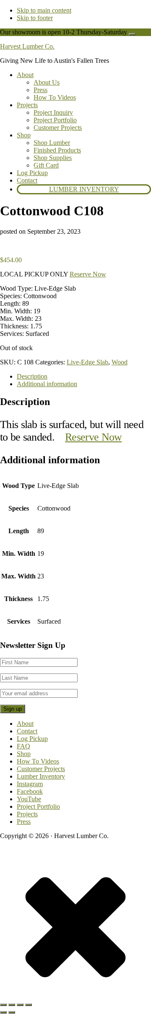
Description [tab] (32, 376)
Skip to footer (35, 17)
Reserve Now (88, 274)
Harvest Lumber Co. (27, 46)
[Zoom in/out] (3, 1005)
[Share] (20, 1005)
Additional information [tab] (47, 383)
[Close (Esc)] (28, 1005)
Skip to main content (44, 10)
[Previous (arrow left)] (3, 1012)
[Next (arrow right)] (11, 1012)
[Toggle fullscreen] (11, 1005)
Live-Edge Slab (87, 362)
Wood (120, 362)
